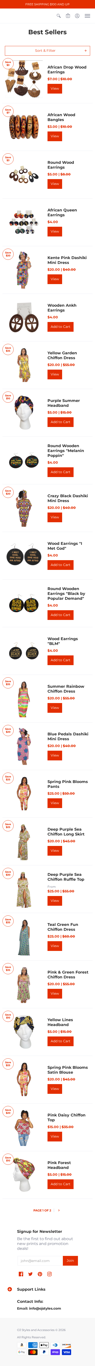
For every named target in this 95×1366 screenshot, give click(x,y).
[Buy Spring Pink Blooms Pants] (24, 794)
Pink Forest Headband (59, 1165)
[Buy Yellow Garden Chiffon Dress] (24, 365)
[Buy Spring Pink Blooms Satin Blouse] (24, 1079)
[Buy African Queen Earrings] (24, 222)
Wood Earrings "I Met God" (65, 546)
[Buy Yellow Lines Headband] (24, 1032)
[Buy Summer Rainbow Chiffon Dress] (24, 698)
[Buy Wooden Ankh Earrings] (24, 317)
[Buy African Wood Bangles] (24, 127)
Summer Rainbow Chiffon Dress (66, 689)
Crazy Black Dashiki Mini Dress (68, 498)
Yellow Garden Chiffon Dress (62, 355)
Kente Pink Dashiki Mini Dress (67, 260)
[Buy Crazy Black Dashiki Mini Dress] (24, 508)
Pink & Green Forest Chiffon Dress (68, 974)
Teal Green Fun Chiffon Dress (63, 927)
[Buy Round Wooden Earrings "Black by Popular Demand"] (24, 603)
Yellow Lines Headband (60, 1022)
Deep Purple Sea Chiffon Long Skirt (66, 831)
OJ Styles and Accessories (36, 1330)
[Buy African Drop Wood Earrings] (24, 79)
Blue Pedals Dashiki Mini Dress (68, 736)
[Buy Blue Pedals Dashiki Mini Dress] (24, 746)
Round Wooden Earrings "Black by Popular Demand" (66, 593)
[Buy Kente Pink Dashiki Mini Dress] (24, 270)
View (55, 88)
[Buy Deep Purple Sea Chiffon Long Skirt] (24, 841)
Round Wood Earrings (61, 165)
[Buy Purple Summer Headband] (24, 413)
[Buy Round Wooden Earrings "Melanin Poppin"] (24, 460)
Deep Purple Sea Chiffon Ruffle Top (66, 877)
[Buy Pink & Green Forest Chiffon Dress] (24, 984)
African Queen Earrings (62, 212)
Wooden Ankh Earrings (62, 308)
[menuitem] (58, 16)
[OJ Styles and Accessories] (10, 16)
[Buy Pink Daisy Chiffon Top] (24, 1127)
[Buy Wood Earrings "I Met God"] (24, 555)
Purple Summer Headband (64, 403)
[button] (58, 16)
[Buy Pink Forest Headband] (24, 1175)
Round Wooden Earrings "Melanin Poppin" (66, 451)
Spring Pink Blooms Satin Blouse (68, 1070)
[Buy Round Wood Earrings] (24, 174)
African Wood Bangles (61, 117)
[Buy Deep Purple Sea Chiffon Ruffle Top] (24, 889)
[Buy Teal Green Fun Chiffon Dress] (24, 937)
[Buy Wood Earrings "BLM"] (24, 651)
